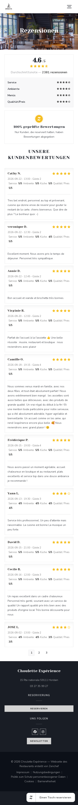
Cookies (31, 782)
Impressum (24, 772)
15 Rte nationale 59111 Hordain (46, 680)
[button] (69, 6)
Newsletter (39, 741)
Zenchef (54, 766)
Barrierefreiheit (46, 782)
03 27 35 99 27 (39, 686)
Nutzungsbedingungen (48, 772)
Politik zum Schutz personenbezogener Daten (40, 777)
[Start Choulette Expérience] (9, 6)
